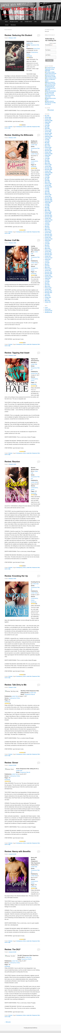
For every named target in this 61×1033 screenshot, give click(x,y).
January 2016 (48, 289)
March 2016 (47, 286)
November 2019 (48, 216)
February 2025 (48, 130)
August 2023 (48, 155)
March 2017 (47, 267)
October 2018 (48, 237)
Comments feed (48, 310)
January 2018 (48, 251)
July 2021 (47, 188)
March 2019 (47, 229)
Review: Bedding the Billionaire (19, 135)
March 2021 (47, 193)
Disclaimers (13, 25)
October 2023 (48, 152)
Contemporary (34, 52)
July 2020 (47, 204)
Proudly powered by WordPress (30, 1027)
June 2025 (47, 125)
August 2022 (48, 174)
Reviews (10, 126)
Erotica (28, 54)
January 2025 (48, 131)
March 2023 (47, 163)
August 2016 (48, 278)
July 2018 (47, 242)
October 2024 (48, 134)
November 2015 (48, 292)
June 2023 (47, 158)
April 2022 (47, 180)
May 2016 (47, 283)
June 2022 (47, 177)
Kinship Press (34, 373)
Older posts (8, 1022)
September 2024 (48, 136)
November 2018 (48, 235)
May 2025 (47, 127)
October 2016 (48, 275)
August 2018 (48, 240)
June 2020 (47, 205)
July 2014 (47, 299)
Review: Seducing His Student (18, 35)
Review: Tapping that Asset (17, 352)
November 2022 (48, 169)
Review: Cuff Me (12, 240)
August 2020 (48, 202)
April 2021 (47, 191)
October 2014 (48, 297)
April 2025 (47, 128)
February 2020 (48, 212)
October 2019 (48, 218)
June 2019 (47, 224)
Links (35, 21)
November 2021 (48, 187)
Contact (6, 25)
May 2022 (47, 179)
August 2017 (48, 259)
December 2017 (48, 253)
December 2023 (48, 150)
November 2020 (48, 199)
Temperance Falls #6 (30, 694)
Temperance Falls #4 (25, 772)
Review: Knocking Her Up (16, 575)
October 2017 (48, 256)
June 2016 (47, 281)
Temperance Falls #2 (26, 959)
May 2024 (47, 142)
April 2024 (47, 144)
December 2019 (48, 215)
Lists (21, 21)
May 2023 (47, 160)
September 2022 (48, 172)
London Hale (29, 43)
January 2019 (48, 232)
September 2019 (48, 220)
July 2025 (47, 123)
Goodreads (29, 56)
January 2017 (48, 270)
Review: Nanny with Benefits (17, 851)
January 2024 (48, 149)
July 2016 (47, 280)
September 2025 (48, 120)
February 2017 (48, 269)
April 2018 (47, 247)
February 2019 (48, 231)
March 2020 (47, 210)
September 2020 (48, 201)
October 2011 (48, 302)
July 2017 (47, 261)
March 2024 (47, 146)
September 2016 (48, 276)
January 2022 (48, 185)
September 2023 (48, 153)
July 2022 (47, 175)
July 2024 (47, 139)
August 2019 (48, 221)
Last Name (47, 54)
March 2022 (47, 182)
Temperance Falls (36, 126)
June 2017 (47, 262)
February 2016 (48, 288)
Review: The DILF (12, 949)
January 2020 (48, 213)
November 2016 (48, 273)
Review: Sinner (11, 762)
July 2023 (47, 157)
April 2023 (47, 161)
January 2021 (48, 196)
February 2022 (48, 183)
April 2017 (47, 265)
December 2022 (48, 168)
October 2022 (48, 171)
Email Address (49, 45)
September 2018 (48, 239)
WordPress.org (48, 312)
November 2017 (48, 254)
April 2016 (47, 284)
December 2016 (48, 272)
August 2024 (48, 138)
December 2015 (48, 291)
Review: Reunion (12, 461)
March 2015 (47, 295)
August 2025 (48, 122)
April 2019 (47, 228)
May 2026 (47, 116)
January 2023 (48, 166)
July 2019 (47, 223)
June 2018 (47, 243)
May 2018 (47, 245)
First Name (47, 50)
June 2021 (47, 190)
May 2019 (47, 226)
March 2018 (47, 248)
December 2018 (48, 234)
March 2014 (47, 300)
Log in (46, 307)
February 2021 (48, 194)
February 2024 (48, 147)
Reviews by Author (14, 21)
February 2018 (48, 250)
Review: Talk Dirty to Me (15, 684)
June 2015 (47, 294)
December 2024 (48, 133)
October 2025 (48, 119)
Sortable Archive (28, 21)
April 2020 (47, 209)
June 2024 (47, 141)
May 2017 (47, 264)
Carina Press (37, 48)
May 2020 (47, 207)
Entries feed (47, 309)
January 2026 (48, 117)
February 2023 (48, 164)
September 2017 (48, 257)
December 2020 (48, 198)
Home (6, 21)
